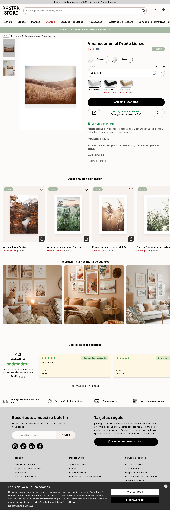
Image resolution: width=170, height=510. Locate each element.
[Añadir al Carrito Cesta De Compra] (42, 239)
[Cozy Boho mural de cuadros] (32, 294)
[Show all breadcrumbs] (6, 36)
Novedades (21, 472)
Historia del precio (97, 160)
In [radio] (164, 66)
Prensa (73, 468)
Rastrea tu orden (134, 464)
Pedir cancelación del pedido (141, 476)
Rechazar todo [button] (135, 500)
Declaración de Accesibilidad (85, 476)
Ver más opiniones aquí (85, 385)
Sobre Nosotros (78, 464)
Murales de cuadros (25, 476)
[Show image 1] (9, 48)
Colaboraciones (77, 472)
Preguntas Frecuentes (137, 472)
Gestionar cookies (135, 480)
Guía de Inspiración (25, 464)
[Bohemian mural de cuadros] (94, 294)
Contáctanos (132, 468)
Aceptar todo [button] (135, 491)
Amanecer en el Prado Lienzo (40, 36)
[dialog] (85, 496)
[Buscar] (144, 10)
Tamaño (92, 66)
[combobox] (166, 486)
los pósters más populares (29, 468)
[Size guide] (94, 113)
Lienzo (17, 36)
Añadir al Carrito (126, 102)
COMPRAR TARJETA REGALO (129, 441)
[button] (57, 506)
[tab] (155, 10)
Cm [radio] (158, 66)
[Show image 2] (9, 68)
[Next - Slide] (167, 87)
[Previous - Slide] (85, 87)
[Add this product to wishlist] (158, 113)
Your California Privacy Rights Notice (58, 502)
